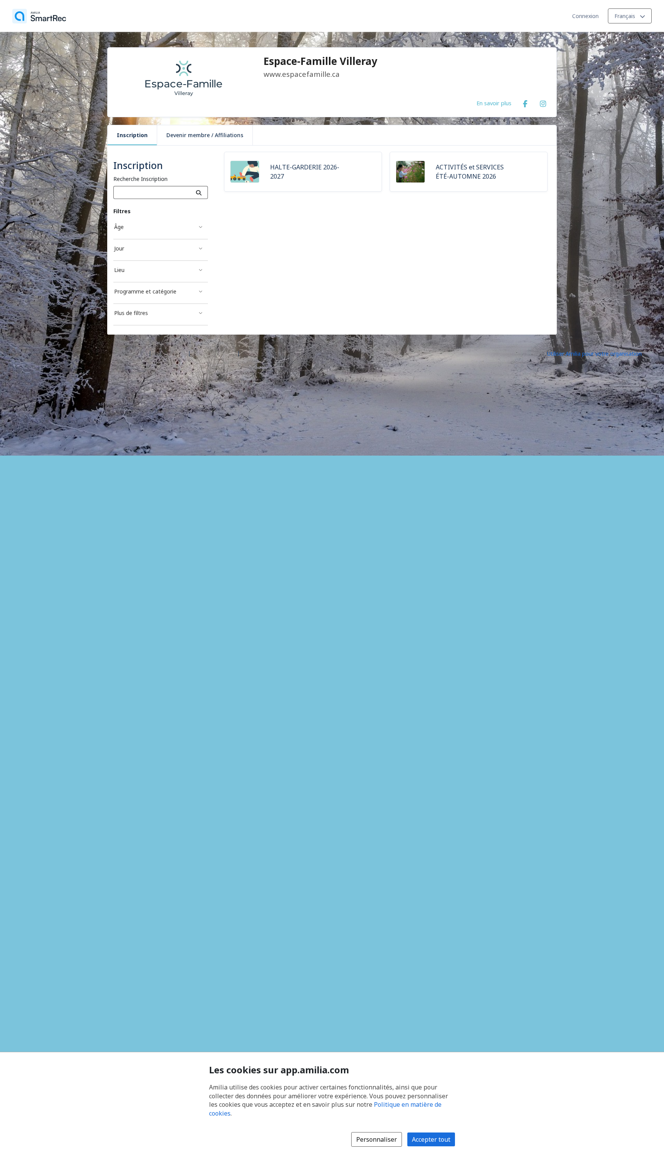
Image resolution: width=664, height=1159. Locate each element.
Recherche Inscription (140, 178)
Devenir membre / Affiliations (204, 135)
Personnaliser (376, 1139)
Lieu (119, 270)
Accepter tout (431, 1139)
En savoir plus (493, 103)
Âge (119, 226)
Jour (119, 248)
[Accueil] (39, 16)
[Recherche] (199, 192)
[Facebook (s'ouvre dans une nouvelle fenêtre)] (525, 102)
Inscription (132, 135)
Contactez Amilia (214, 353)
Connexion (585, 16)
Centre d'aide (169, 353)
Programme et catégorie (145, 291)
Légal (248, 353)
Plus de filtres (131, 313)
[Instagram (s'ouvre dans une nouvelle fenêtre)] (543, 102)
